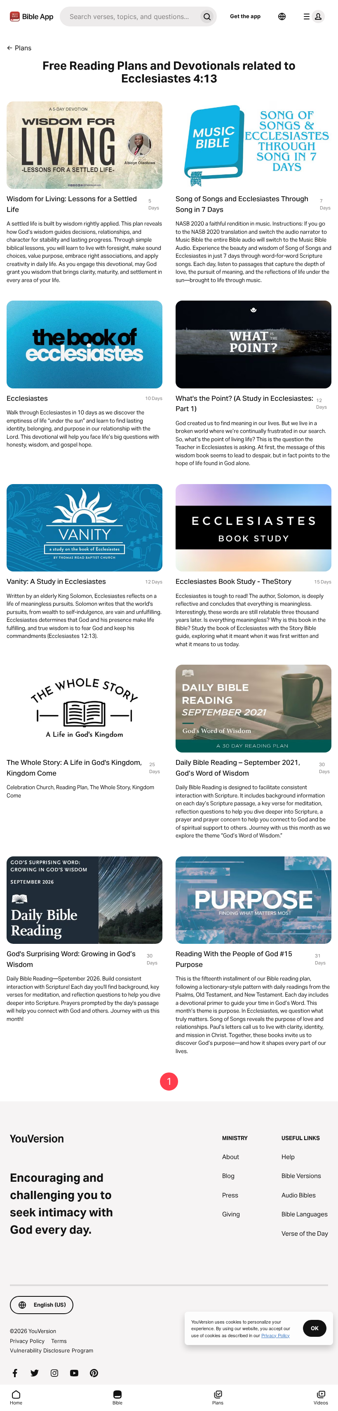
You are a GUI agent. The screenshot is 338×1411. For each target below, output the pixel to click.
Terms (59, 1341)
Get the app (245, 16)
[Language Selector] (282, 16)
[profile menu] (312, 16)
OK (315, 1328)
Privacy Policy (27, 1341)
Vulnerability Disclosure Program (51, 1350)
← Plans (19, 48)
